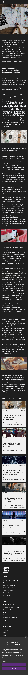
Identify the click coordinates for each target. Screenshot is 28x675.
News (4, 635)
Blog (4, 632)
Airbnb (10, 48)
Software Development (9, 609)
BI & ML (5, 614)
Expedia (14, 48)
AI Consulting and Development (11, 607)
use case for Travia (13, 187)
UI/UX (4, 620)
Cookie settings (14, 672)
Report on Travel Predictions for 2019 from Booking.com (12, 217)
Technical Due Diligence (9, 585)
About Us (5, 630)
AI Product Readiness (8, 595)
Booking (6, 48)
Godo (19, 48)
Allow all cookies (14, 665)
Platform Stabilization (8, 587)
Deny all (14, 668)
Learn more (4, 661)
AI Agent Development (8, 604)
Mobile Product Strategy (9, 590)
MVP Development (7, 582)
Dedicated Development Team (10, 580)
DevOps (5, 612)
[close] (26, 637)
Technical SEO (6, 592)
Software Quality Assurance (10, 617)
